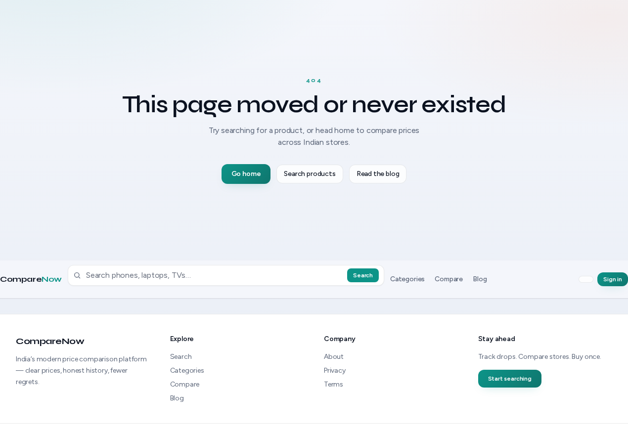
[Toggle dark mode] (586, 279)
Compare (31, 279)
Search (363, 275)
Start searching (510, 378)
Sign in (612, 279)
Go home (246, 174)
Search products (309, 174)
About (334, 356)
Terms (333, 384)
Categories (407, 279)
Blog (480, 279)
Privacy (335, 370)
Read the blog (378, 174)
